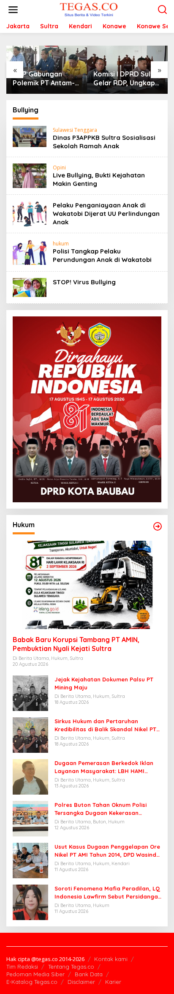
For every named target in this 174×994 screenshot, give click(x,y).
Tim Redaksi (22, 966)
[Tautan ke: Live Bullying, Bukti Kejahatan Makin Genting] (29, 175)
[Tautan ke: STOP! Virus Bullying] (29, 287)
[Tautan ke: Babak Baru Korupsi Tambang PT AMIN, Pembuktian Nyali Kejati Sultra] (87, 585)
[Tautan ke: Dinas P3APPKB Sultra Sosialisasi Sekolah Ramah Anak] (29, 136)
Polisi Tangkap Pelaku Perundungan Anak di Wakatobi (102, 255)
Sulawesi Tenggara (75, 129)
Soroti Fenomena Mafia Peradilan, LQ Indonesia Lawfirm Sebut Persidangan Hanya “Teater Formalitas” (107, 892)
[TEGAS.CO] (88, 9)
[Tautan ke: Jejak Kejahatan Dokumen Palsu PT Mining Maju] (30, 693)
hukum (61, 243)
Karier (113, 981)
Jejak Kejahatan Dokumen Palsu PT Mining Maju (103, 683)
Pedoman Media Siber (35, 974)
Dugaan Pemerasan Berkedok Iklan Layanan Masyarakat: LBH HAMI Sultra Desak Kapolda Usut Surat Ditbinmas (103, 767)
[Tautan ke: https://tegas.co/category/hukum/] (157, 526)
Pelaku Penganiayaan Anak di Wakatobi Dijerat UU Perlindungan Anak (106, 213)
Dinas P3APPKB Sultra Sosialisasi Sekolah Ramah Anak (104, 141)
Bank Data (89, 974)
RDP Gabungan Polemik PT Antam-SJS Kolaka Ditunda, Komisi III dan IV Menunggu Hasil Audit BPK (46, 78)
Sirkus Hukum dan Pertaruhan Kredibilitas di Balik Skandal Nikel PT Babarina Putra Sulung (105, 725)
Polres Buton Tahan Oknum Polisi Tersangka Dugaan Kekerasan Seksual (100, 808)
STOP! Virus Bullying (84, 282)
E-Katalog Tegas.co (31, 981)
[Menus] (13, 9)
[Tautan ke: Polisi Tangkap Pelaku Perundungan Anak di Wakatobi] (29, 252)
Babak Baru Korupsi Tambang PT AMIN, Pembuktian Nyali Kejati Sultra (76, 644)
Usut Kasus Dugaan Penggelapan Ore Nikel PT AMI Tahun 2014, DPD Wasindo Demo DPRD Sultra (107, 850)
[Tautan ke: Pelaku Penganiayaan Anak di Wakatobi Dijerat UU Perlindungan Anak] (29, 213)
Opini (59, 167)
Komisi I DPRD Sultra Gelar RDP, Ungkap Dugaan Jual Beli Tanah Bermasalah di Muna (127, 78)
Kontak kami (111, 959)
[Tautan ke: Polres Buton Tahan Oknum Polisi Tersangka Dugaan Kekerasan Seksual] (30, 818)
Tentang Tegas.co (71, 966)
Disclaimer (81, 981)
